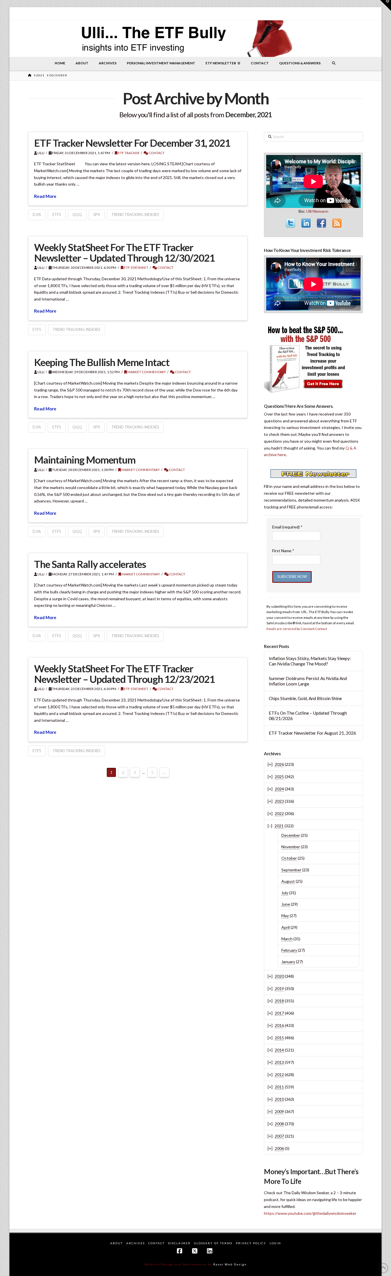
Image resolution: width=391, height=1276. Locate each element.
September (291, 869)
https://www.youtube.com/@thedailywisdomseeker (310, 1213)
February (289, 950)
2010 (279, 1099)
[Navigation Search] (334, 63)
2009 (279, 1111)
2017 (279, 1013)
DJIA (37, 214)
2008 (279, 1123)
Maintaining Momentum (84, 460)
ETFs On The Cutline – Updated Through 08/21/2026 (308, 715)
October (289, 858)
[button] (385, 5)
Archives (135, 1243)
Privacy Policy (251, 1243)
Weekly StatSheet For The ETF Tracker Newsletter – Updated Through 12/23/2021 (124, 673)
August (288, 881)
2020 (279, 976)
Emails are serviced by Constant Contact (296, 629)
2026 (279, 764)
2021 (279, 825)
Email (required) (287, 526)
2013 (279, 1062)
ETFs (56, 214)
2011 (279, 1086)
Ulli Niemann (317, 211)
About (116, 1243)
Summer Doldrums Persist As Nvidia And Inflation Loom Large (308, 681)
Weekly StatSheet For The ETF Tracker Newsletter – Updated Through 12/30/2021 (124, 252)
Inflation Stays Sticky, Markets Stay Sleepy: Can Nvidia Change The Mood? (310, 661)
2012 (279, 1074)
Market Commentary (146, 372)
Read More (45, 196)
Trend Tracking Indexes (135, 214)
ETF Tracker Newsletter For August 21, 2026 (312, 733)
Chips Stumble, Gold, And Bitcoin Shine (305, 698)
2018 (279, 1000)
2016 (279, 1025)
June (285, 904)
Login (275, 1243)
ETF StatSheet (135, 267)
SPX (96, 214)
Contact (156, 153)
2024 (279, 788)
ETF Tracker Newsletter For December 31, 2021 (132, 143)
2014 (279, 1050)
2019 (279, 988)
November (290, 846)
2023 (279, 801)
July (284, 892)
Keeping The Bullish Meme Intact (101, 362)
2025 (279, 776)
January (288, 961)
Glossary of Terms (213, 1243)
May (285, 915)
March (287, 938)
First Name (283, 550)
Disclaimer (179, 1243)
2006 (279, 1148)
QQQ (77, 214)
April (285, 927)
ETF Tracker (128, 153)
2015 (279, 1037)
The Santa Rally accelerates (90, 564)
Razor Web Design (230, 1264)
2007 (279, 1136)
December (290, 835)
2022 (279, 813)
